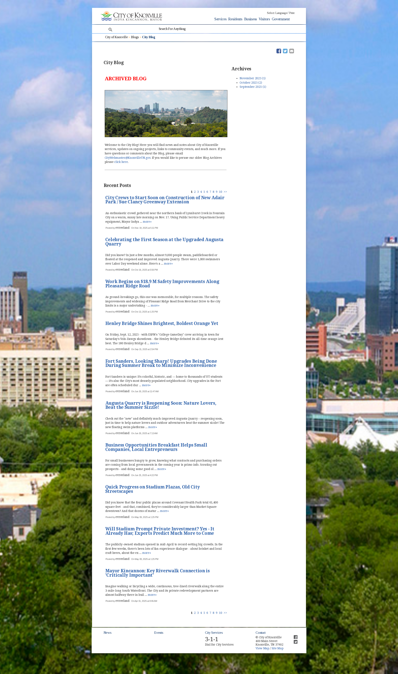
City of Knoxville (116, 37)
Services (220, 19)
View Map (262, 648)
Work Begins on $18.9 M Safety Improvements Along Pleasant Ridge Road (162, 284)
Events (158, 633)
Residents (235, 19)
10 (220, 191)
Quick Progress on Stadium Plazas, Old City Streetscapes (152, 489)
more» (147, 221)
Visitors (264, 19)
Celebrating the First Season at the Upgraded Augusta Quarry (164, 242)
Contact (261, 633)
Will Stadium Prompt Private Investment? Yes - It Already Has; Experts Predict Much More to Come (159, 531)
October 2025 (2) (251, 82)
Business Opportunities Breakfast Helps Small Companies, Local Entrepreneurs (156, 447)
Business (250, 19)
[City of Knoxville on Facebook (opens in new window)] (293, 635)
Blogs (135, 37)
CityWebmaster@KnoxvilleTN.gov (127, 157)
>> (225, 191)
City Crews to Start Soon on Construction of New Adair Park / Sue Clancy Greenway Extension (164, 200)
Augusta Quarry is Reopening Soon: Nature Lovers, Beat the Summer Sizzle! (160, 405)
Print (291, 13)
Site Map (277, 648)
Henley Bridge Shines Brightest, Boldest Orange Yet (161, 323)
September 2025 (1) (253, 86)
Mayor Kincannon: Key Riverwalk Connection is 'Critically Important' (157, 573)
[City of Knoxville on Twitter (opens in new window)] (293, 640)
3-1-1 (211, 639)
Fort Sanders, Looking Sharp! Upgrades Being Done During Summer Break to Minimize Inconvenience (161, 363)
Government (281, 19)
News (108, 633)
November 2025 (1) (253, 78)
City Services (214, 633)
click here (121, 162)
